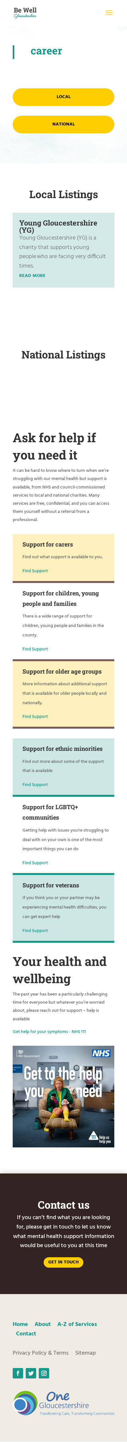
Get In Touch (63, 1262)
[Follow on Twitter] (31, 1373)
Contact (26, 1334)
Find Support (35, 571)
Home (20, 1324)
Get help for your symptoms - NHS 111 (49, 1032)
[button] (109, 17)
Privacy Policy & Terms (41, 1353)
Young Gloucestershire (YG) (58, 226)
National (63, 124)
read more (32, 276)
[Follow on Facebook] (18, 1373)
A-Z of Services (77, 1324)
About (43, 1324)
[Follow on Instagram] (44, 1373)
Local (64, 97)
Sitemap (85, 1353)
